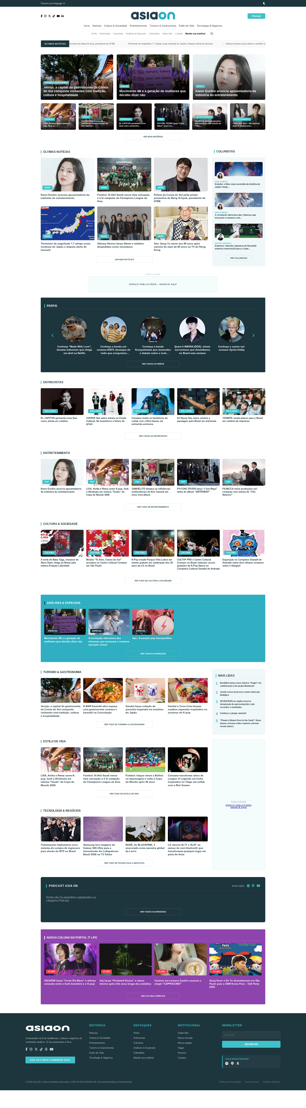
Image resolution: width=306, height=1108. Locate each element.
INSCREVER (251, 1044)
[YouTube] (258, 886)
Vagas (181, 1047)
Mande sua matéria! (195, 33)
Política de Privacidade (230, 1082)
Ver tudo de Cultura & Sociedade (153, 581)
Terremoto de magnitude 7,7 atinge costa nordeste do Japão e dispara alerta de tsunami (95, 44)
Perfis (94, 33)
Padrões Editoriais (271, 1082)
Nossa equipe (185, 1043)
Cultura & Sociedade (115, 25)
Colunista (138, 1043)
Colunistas (118, 33)
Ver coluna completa (153, 996)
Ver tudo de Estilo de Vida (124, 794)
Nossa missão (185, 1038)
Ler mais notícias (124, 259)
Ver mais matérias (153, 137)
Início (87, 25)
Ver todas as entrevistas (153, 436)
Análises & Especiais (136, 33)
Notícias (96, 25)
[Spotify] (248, 886)
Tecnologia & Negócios (209, 25)
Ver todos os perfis (153, 364)
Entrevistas (105, 33)
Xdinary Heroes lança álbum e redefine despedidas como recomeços (184, 44)
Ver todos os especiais (153, 654)
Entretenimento (138, 25)
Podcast (256, 16)
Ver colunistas (238, 258)
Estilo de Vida (186, 25)
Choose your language (52, 3)
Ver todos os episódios (153, 912)
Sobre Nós (167, 33)
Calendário (154, 33)
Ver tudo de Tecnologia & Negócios (124, 863)
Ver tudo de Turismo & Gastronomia (124, 724)
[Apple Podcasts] (253, 886)
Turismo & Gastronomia (163, 25)
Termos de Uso (252, 1082)
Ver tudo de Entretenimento (153, 507)
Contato (179, 33)
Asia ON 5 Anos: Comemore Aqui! (50, 1060)
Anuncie (182, 1052)
